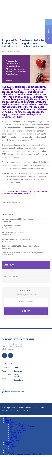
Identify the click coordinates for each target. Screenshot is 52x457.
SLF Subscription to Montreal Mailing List (26, 454)
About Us (5, 371)
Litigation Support (17, 434)
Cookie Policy (19, 380)
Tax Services (15, 440)
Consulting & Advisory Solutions (22, 426)
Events (13, 448)
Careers (16, 367)
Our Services (6, 375)
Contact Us (18, 371)
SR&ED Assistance (17, 438)
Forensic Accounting (18, 430)
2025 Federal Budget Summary (12, 232)
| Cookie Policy (25, 410)
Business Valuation (17, 428)
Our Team (9, 442)
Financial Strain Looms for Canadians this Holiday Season (22, 253)
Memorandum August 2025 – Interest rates (17, 239)
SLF (3, 51)
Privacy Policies (17, 375)
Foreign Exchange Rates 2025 (12, 226)
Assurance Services (18, 424)
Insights (12, 202)
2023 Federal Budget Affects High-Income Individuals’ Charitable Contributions (25, 192)
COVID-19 (5, 367)
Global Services (16, 432)
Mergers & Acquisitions (19, 436)
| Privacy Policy (14, 410)
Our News (9, 444)
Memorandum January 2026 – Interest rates (17, 219)
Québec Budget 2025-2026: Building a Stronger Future (21, 246)
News (4, 378)
